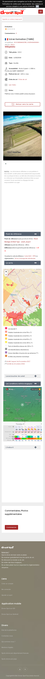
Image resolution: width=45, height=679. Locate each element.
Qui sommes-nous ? (8, 642)
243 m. (13, 45)
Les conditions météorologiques (19, 384)
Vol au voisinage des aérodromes (25, 258)
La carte (9, 263)
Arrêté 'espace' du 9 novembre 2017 (18, 361)
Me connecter (6, 589)
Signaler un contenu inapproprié (12, 19)
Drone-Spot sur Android (10, 614)
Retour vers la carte (24, 104)
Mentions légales (7, 647)
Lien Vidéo (12, 85)
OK (37, 6)
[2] (8, 29)
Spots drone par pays (9, 659)
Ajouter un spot (7, 595)
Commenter (11, 527)
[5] (14, 29)
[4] (12, 29)
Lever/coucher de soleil (15, 376)
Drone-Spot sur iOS (8, 608)
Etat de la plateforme (9, 630)
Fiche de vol (23, 79)
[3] (10, 29)
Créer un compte (7, 584)
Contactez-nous (7, 636)
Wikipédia (10, 46)
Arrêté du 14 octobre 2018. (16, 364)
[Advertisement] (22, 206)
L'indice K (10, 447)
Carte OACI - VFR (29, 256)
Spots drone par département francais (15, 653)
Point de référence (13, 234)
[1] (6, 29)
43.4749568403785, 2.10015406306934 (26, 42)
